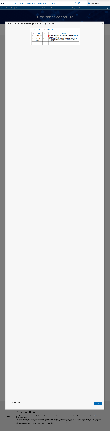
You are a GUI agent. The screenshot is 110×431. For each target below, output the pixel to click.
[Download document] (98, 403)
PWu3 (9, 403)
